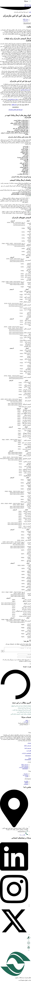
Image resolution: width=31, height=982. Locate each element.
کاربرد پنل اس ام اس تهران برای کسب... (21, 710)
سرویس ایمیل (27, 748)
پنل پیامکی (14, 104)
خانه (30, 12)
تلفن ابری (28, 750)
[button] (15, 743)
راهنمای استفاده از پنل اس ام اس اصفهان (21, 706)
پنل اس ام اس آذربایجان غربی (24, 712)
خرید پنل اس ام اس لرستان (24, 708)
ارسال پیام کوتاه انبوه (13, 99)
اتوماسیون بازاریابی (26, 753)
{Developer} (28, 755)
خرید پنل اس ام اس (25, 89)
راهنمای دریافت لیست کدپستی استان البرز (21, 714)
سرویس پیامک (27, 745)
